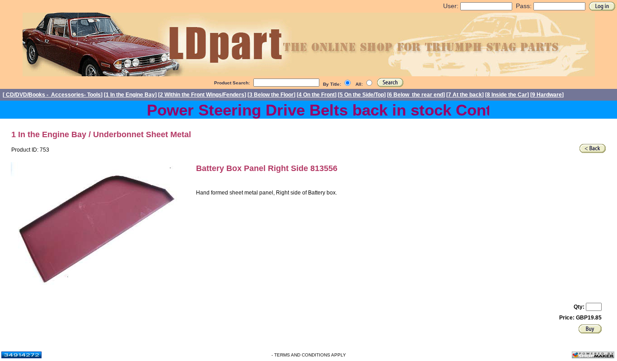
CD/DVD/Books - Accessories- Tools (53, 95)
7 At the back (465, 95)
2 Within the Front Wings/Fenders (202, 95)
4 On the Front (317, 95)
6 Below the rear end (416, 95)
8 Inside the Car (507, 95)
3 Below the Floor (271, 95)
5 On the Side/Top (362, 95)
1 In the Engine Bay (130, 95)
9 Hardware (547, 95)
